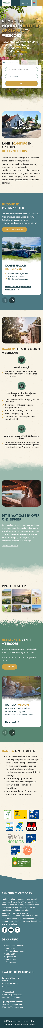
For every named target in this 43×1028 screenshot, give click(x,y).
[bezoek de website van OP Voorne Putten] (10, 826)
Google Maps (15, 997)
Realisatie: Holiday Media (24, 1024)
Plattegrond (11, 959)
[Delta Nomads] (15, 838)
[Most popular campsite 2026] (21, 862)
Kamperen (10, 948)
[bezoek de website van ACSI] (31, 826)
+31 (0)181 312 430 (23, 3)
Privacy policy (28, 1021)
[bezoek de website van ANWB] (34, 814)
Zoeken (21, 83)
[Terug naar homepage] (6, 3)
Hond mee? (11, 722)
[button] (5, 300)
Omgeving (10, 954)
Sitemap (8, 1024)
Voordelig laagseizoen (15, 951)
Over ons (10, 666)
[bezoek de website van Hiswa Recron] (20, 826)
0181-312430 (9, 992)
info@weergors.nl (15, 994)
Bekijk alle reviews (10, 545)
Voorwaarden (11, 962)
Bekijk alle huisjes (13, 229)
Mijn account (29, 3)
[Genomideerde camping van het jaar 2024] (31, 838)
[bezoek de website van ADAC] (7, 814)
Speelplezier (11, 956)
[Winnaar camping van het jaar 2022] (15, 850)
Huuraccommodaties (15, 945)
